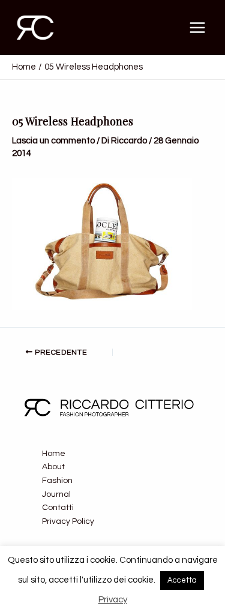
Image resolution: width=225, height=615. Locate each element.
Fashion (57, 480)
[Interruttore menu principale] (197, 27)
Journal (56, 494)
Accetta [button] (182, 580)
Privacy (112, 599)
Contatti (58, 507)
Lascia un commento (53, 140)
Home (53, 453)
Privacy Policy (68, 521)
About (53, 467)
